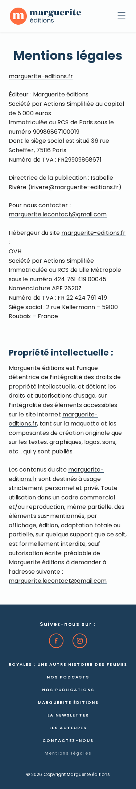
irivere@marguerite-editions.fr (75, 187)
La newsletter (68, 715)
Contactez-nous (68, 741)
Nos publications (68, 690)
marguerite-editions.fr (41, 77)
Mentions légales (68, 753)
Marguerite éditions (68, 702)
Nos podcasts (68, 677)
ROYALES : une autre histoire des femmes (68, 664)
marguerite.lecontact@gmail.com (58, 215)
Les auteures (68, 728)
